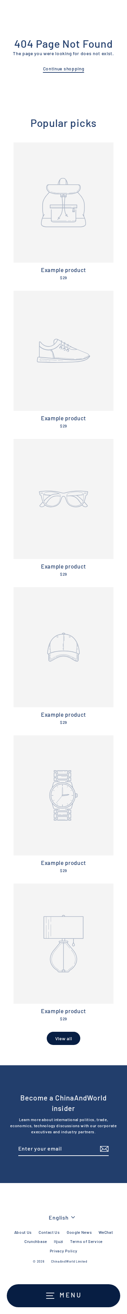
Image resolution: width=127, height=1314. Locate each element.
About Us (23, 1232)
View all (63, 1038)
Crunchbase (35, 1241)
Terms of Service (86, 1241)
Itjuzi (58, 1241)
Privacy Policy (64, 1250)
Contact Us (49, 1232)
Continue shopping (63, 68)
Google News (79, 1232)
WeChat (106, 1232)
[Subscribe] (103, 1149)
